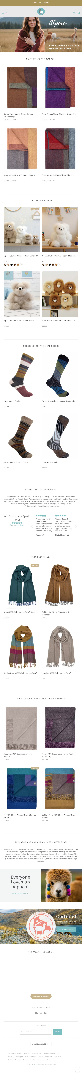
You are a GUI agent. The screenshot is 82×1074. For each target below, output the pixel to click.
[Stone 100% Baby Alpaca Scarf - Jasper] (22, 586)
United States (40, 1044)
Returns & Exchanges (15, 1057)
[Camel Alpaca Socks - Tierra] (22, 436)
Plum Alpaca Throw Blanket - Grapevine (59, 114)
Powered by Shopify (49, 1064)
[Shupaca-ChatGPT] (3, 13)
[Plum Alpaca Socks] (22, 375)
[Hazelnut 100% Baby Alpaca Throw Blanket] (22, 727)
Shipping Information (51, 1053)
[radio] (5, 264)
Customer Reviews (14, 1060)
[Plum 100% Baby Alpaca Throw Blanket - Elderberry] (60, 727)
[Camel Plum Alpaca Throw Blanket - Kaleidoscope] (22, 88)
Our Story (26, 1053)
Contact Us (27, 1060)
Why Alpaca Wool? (14, 1053)
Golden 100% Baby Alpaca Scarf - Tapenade (56, 613)
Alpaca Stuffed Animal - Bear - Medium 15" (60, 256)
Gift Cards (57, 1057)
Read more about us (20, 893)
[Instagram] (41, 1013)
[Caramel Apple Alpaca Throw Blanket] (60, 149)
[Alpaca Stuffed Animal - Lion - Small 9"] (60, 294)
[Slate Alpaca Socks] (60, 436)
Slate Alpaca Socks (50, 462)
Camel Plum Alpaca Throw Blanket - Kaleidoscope (19, 115)
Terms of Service (30, 1057)
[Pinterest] (45, 1013)
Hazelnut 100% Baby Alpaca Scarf (56, 673)
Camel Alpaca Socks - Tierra (16, 462)
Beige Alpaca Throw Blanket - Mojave (19, 175)
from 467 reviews (17, 525)
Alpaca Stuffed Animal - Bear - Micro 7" (20, 320)
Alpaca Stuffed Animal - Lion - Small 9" (58, 320)
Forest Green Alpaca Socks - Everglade (58, 401)
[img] (17, 523)
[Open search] (6, 13)
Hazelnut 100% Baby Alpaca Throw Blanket (18, 755)
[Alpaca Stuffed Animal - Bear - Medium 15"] (60, 229)
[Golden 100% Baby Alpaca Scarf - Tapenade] (60, 586)
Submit (57, 1032)
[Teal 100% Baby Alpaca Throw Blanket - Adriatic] (22, 788)
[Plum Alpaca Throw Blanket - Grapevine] (60, 88)
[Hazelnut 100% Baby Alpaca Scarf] (60, 647)
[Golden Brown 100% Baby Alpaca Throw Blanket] (60, 788)
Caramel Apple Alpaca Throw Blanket (58, 175)
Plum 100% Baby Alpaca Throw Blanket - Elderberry (59, 755)
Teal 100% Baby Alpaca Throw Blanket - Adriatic (20, 816)
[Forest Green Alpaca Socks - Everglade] (60, 375)
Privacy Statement (45, 1057)
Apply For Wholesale (41, 996)
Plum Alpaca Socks (12, 401)
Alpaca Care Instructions (41, 1060)
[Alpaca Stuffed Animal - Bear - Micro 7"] (22, 294)
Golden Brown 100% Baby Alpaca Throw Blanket (59, 816)
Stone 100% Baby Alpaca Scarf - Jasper (20, 612)
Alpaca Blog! (36, 1053)
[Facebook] (36, 1013)
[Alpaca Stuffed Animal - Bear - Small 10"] (22, 229)
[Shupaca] (41, 11)
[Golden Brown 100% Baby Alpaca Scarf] (22, 647)
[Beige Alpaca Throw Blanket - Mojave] (22, 149)
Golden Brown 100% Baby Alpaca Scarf (20, 673)
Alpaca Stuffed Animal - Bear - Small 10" (21, 256)
